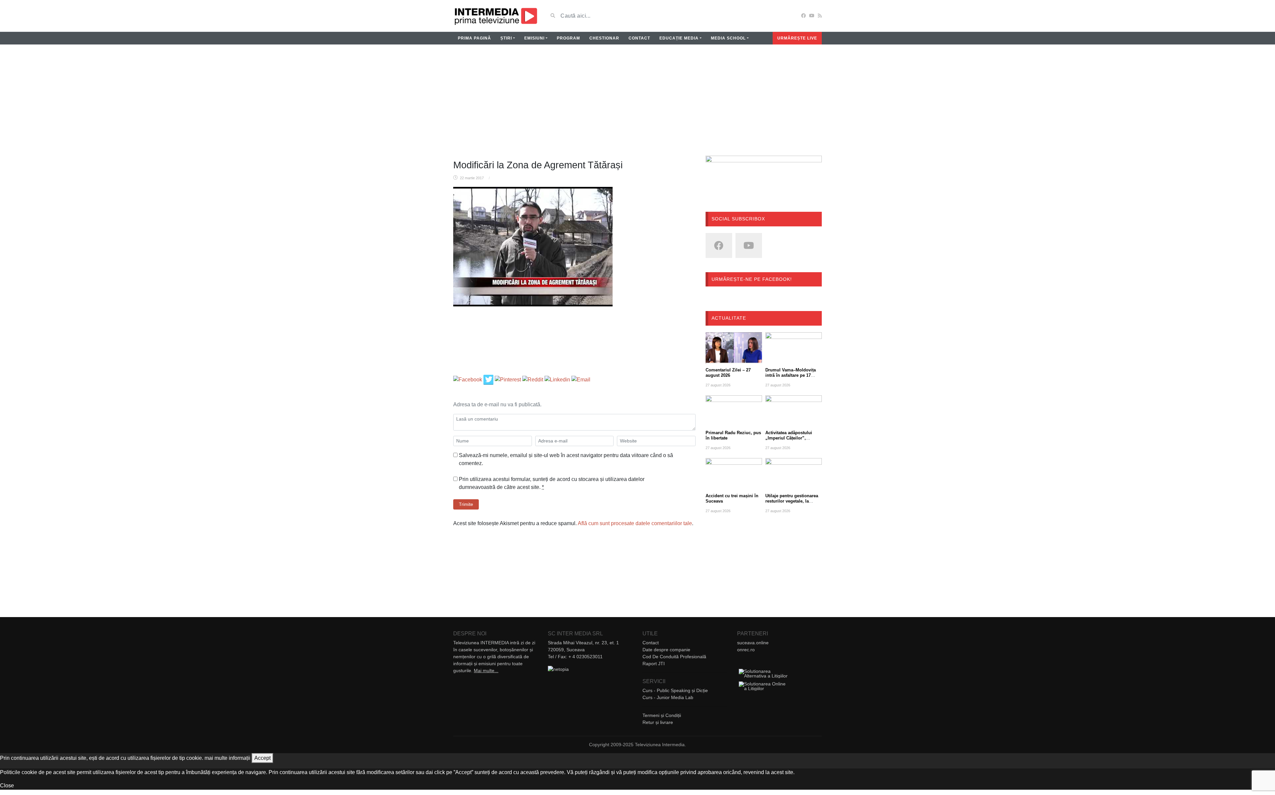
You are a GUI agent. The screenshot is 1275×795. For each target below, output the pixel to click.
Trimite (466, 504)
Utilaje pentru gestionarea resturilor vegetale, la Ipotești (791, 501)
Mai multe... (486, 670)
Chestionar (604, 38)
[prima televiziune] (495, 16)
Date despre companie (666, 649)
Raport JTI (653, 663)
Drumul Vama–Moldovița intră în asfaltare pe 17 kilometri (790, 375)
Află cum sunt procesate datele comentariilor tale (635, 523)
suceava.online (753, 642)
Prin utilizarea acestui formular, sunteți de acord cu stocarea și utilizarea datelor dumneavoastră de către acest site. (551, 483)
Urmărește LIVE (797, 38)
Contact (639, 38)
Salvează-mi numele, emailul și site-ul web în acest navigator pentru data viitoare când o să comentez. (566, 459)
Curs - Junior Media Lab (667, 697)
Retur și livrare (657, 722)
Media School (728, 38)
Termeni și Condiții (661, 715)
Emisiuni (534, 38)
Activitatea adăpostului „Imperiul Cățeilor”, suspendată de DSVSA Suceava (788, 440)
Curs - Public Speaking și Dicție (675, 690)
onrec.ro (746, 649)
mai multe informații (227, 758)
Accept (262, 758)
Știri (506, 38)
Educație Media (679, 38)
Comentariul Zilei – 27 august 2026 (728, 372)
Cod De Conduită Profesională (674, 656)
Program (568, 38)
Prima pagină (474, 38)
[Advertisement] (637, 104)
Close (7, 785)
